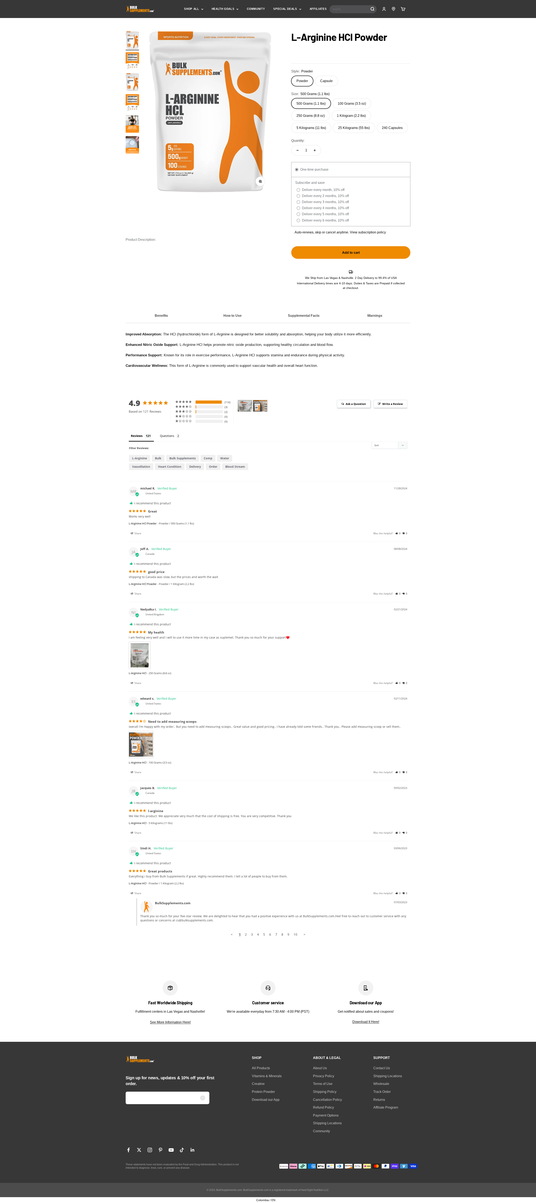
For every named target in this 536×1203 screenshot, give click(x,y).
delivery (195, 467)
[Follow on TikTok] (182, 1150)
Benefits (161, 315)
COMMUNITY (256, 8)
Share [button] (137, 533)
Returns (379, 1099)
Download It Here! (365, 1022)
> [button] (304, 934)
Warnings (374, 315)
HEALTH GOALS (223, 8)
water (224, 458)
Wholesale (381, 1084)
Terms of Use (322, 1084)
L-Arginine (139, 458)
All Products (261, 1068)
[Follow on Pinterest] (160, 1150)
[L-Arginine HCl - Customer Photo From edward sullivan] (260, 406)
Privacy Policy (323, 1076)
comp (208, 458)
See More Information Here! (170, 1022)
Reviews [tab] (137, 436)
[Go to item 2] (132, 61)
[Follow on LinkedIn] (192, 1150)
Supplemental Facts (304, 315)
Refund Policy (323, 1107)
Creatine (258, 1084)
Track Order (382, 1092)
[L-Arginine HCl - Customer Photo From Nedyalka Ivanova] (245, 406)
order (213, 467)
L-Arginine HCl (137, 673)
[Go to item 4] (132, 145)
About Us (320, 1068)
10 (295, 934)
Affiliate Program (385, 1107)
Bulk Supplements (182, 458)
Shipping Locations (327, 1123)
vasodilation (141, 467)
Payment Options (326, 1115)
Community (321, 1131)
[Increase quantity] (315, 150)
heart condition (169, 467)
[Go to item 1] (132, 40)
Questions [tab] (167, 436)
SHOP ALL (191, 8)
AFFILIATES (318, 8)
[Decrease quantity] (297, 150)
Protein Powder (263, 1092)
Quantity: (297, 140)
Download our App (266, 1099)
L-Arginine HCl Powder (143, 523)
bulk (158, 458)
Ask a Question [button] (356, 404)
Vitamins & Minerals (267, 1076)
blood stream (235, 467)
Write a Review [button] (392, 404)
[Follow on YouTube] (171, 1150)
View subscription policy (368, 232)
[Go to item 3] (132, 124)
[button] (398, 533)
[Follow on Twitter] (139, 1150)
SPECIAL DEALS (285, 8)
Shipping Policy (324, 1092)
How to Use (232, 315)
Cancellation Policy (327, 1099)
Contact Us (381, 1068)
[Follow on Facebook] (128, 1150)
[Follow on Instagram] (150, 1150)
